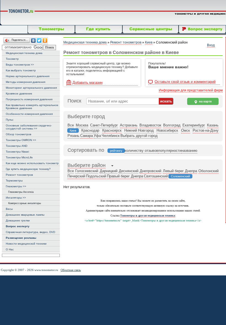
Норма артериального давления (27, 76)
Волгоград (172, 125)
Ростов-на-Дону (206, 130)
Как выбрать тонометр (21, 70)
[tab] (87, 166)
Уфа (97, 136)
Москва (82, 125)
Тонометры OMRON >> (21, 140)
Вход (211, 45)
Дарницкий (108, 171)
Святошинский (156, 176)
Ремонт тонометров (19, 174)
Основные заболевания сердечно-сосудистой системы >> (29, 127)
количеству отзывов (141, 150)
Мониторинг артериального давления (31, 87)
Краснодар (90, 130)
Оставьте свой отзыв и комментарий (185, 82)
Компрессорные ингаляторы (23, 203)
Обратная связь (71, 270)
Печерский (76, 176)
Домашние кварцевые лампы (25, 214)
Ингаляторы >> (16, 197)
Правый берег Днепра (125, 176)
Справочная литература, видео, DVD (30, 232)
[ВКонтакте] (33, 40)
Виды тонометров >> (20, 64)
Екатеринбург (193, 125)
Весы (9, 208)
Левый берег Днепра (180, 171)
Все (71, 125)
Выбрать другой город (139, 136)
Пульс (10, 119)
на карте (205, 101)
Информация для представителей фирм (191, 90)
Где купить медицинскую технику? (28, 168)
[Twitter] (39, 40)
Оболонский (208, 171)
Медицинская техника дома (24, 53)
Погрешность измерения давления (29, 99)
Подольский (96, 176)
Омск (185, 130)
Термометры (14, 180)
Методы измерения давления (25, 81)
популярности (169, 150)
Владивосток (150, 125)
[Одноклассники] (45, 40)
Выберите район (87, 165)
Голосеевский (86, 171)
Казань (213, 125)
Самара (86, 136)
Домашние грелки (18, 220)
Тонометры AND (16, 145)
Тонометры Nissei (17, 151)
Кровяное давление (19, 93)
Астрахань (129, 125)
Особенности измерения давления (29, 113)
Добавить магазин (87, 82)
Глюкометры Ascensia (20, 192)
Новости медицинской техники (26, 243)
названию (189, 150)
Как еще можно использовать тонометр (32, 163)
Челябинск (111, 136)
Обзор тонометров (18, 134)
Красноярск (112, 130)
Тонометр (12, 58)
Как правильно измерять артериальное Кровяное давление (32, 107)
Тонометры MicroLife (19, 157)
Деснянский (128, 171)
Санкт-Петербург (104, 125)
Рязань (73, 136)
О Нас (10, 249)
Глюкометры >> (16, 186)
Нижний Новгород (139, 130)
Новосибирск (167, 130)
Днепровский (150, 171)
